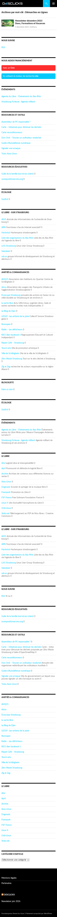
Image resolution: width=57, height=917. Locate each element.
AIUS (3, 219)
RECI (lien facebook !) (11, 335)
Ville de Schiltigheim (10, 353)
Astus (3, 287)
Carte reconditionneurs (11, 133)
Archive (4, 474)
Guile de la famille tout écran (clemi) (17, 174)
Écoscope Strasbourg (10, 295)
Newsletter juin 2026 (10, 901)
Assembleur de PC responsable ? (15, 122)
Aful (3, 463)
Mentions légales (9, 878)
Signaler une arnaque (10, 148)
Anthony (33, 27)
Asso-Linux (6, 482)
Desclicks (9, 895)
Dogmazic (5, 487)
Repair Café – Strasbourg (12, 343)
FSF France (6, 498)
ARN (3, 227)
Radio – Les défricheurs (11, 330)
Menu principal (53, 3)
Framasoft (6, 492)
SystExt (4, 199)
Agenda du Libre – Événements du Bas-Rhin (21, 96)
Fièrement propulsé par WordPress (39, 913)
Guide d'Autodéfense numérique (15, 143)
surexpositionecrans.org (12, 179)
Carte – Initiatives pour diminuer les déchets (21, 127)
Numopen (6, 324)
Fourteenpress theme (9, 913)
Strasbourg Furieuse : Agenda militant (18, 102)
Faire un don (7, 389)
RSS (3, 47)
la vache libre (7, 303)
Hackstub (5, 233)
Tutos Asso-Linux (9, 154)
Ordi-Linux (6, 508)
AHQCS (4, 279)
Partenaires (6, 883)
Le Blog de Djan (8, 311)
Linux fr (4, 503)
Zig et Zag (5, 367)
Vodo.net (5, 513)
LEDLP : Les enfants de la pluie (15, 316)
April (3, 468)
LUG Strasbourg (8, 246)
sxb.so (4, 257)
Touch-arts (6, 348)
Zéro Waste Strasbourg (11, 359)
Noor (22, 913)
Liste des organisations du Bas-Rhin (17, 238)
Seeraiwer (5, 251)
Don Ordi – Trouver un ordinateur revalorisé (21, 138)
